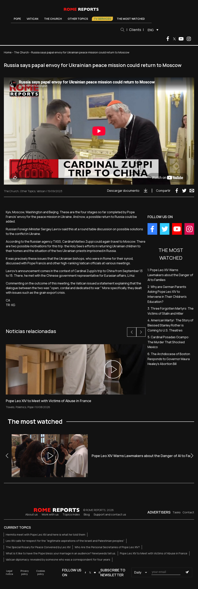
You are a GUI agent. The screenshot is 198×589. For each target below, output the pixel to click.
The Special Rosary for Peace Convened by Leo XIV (38, 547)
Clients (135, 29)
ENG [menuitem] (151, 30)
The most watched (131, 19)
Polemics (21, 407)
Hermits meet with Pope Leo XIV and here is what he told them (45, 534)
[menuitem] (152, 30)
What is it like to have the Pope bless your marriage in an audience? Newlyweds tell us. (61, 553)
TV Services (102, 19)
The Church (53, 19)
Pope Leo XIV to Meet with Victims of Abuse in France (153, 553)
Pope (17, 19)
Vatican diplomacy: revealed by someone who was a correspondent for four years (58, 559)
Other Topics (78, 19)
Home (8, 52)
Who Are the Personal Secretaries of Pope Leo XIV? (107, 547)
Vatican (32, 19)
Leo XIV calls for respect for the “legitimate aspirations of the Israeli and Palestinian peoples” (65, 541)
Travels (10, 407)
